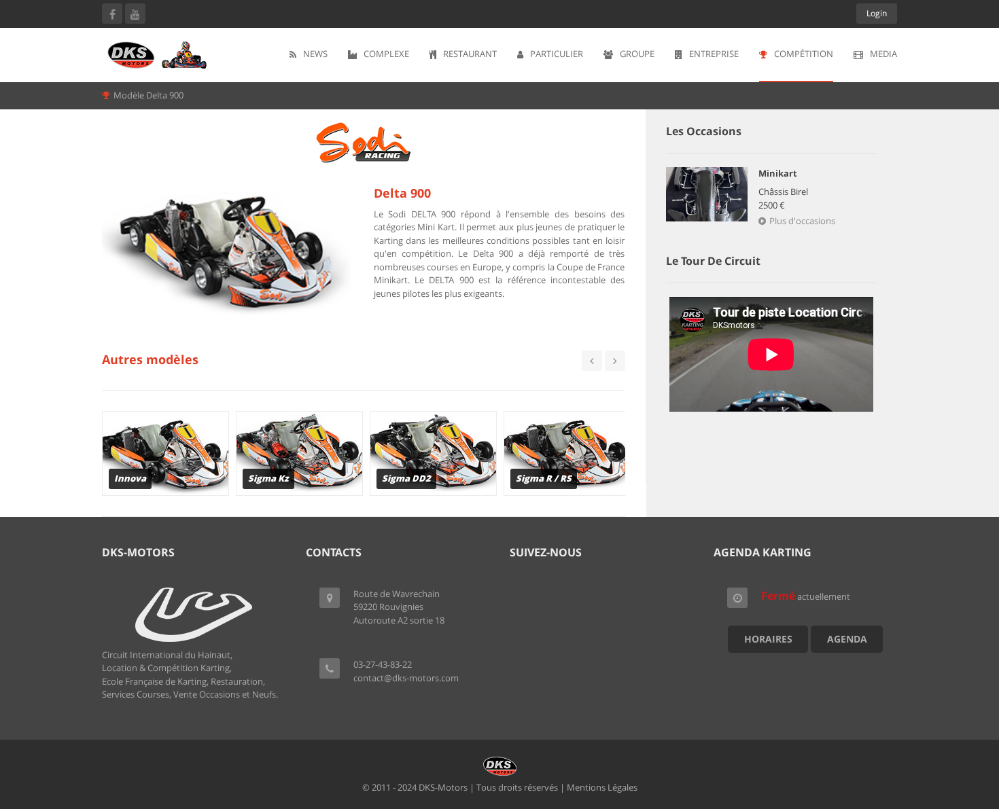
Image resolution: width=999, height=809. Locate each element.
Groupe (637, 54)
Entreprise (714, 54)
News (315, 54)
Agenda (847, 638)
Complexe (386, 54)
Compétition (803, 54)
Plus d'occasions (802, 221)
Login (876, 13)
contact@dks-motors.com (406, 678)
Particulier (556, 54)
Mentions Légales (602, 787)
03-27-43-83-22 (382, 664)
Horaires (768, 638)
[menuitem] (309, 55)
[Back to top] (955, 724)
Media (883, 54)
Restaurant (470, 54)
